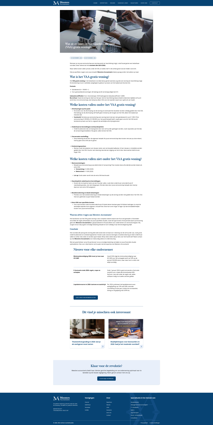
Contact (155, 3)
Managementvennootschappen (139, 405)
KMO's (132, 410)
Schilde (87, 410)
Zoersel (87, 402)
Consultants (134, 418)
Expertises (103, 3)
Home (95, 3)
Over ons (144, 3)
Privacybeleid (144, 423)
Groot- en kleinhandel (136, 415)
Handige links (123, 3)
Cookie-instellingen (155, 423)
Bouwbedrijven (135, 402)
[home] (61, 3)
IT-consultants (135, 407)
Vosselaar (87, 407)
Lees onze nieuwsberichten (86, 297)
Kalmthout (88, 405)
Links (107, 407)
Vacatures (134, 3)
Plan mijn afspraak (106, 378)
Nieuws (112, 3)
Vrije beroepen (135, 412)
